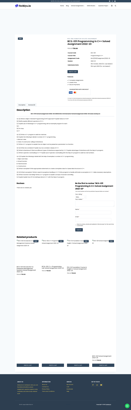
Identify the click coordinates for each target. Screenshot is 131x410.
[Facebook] (109, 1)
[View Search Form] (114, 5)
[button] (127, 406)
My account (70, 384)
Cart (68, 387)
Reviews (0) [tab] (31, 105)
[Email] (115, 1)
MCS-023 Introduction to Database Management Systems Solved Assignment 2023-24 (26, 269)
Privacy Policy (45, 389)
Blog (67, 6)
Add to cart (73, 72)
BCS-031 (72, 100)
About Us (44, 384)
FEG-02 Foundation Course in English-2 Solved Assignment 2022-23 (77, 268)
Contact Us (45, 387)
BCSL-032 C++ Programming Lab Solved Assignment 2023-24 (53, 267)
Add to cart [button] (28, 365)
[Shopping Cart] (112, 5)
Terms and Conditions (48, 391)
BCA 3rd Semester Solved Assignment (82, 39)
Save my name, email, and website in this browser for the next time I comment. (95, 224)
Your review (79, 199)
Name (77, 209)
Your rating (79, 194)
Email (77, 217)
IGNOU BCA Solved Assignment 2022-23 (101, 98)
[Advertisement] (65, 20)
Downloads (70, 389)
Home (62, 6)
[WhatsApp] (112, 1)
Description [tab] (22, 105)
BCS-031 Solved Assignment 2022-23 (83, 100)
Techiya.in (108, 404)
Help (68, 391)
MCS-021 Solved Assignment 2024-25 (101, 357)
